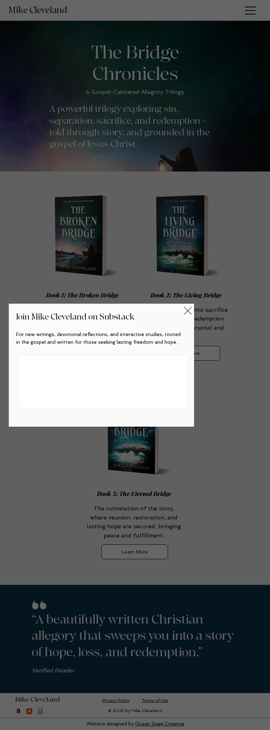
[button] (188, 311)
